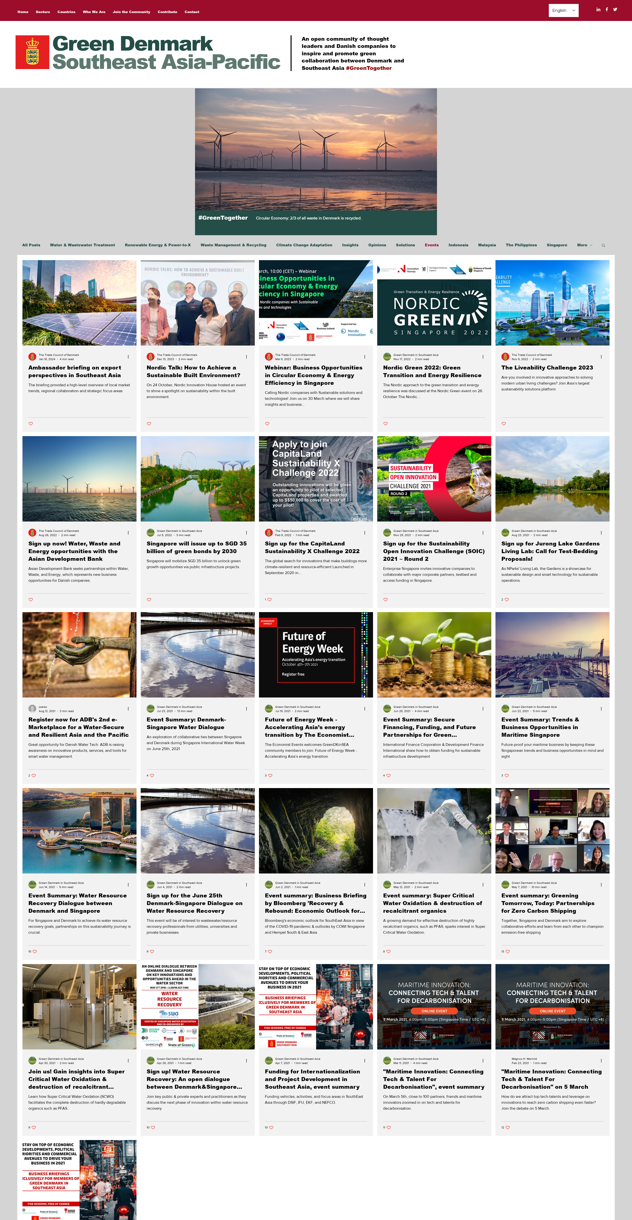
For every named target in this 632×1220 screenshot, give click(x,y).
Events (432, 245)
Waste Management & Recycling (233, 245)
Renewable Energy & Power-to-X (158, 245)
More (582, 245)
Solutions (405, 245)
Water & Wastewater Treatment (82, 245)
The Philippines (521, 245)
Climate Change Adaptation (304, 245)
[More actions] (130, 357)
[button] (603, 245)
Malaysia (487, 245)
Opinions (377, 245)
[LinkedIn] (598, 9)
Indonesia (458, 245)
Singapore (557, 245)
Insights (350, 245)
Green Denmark (132, 43)
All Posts (31, 245)
